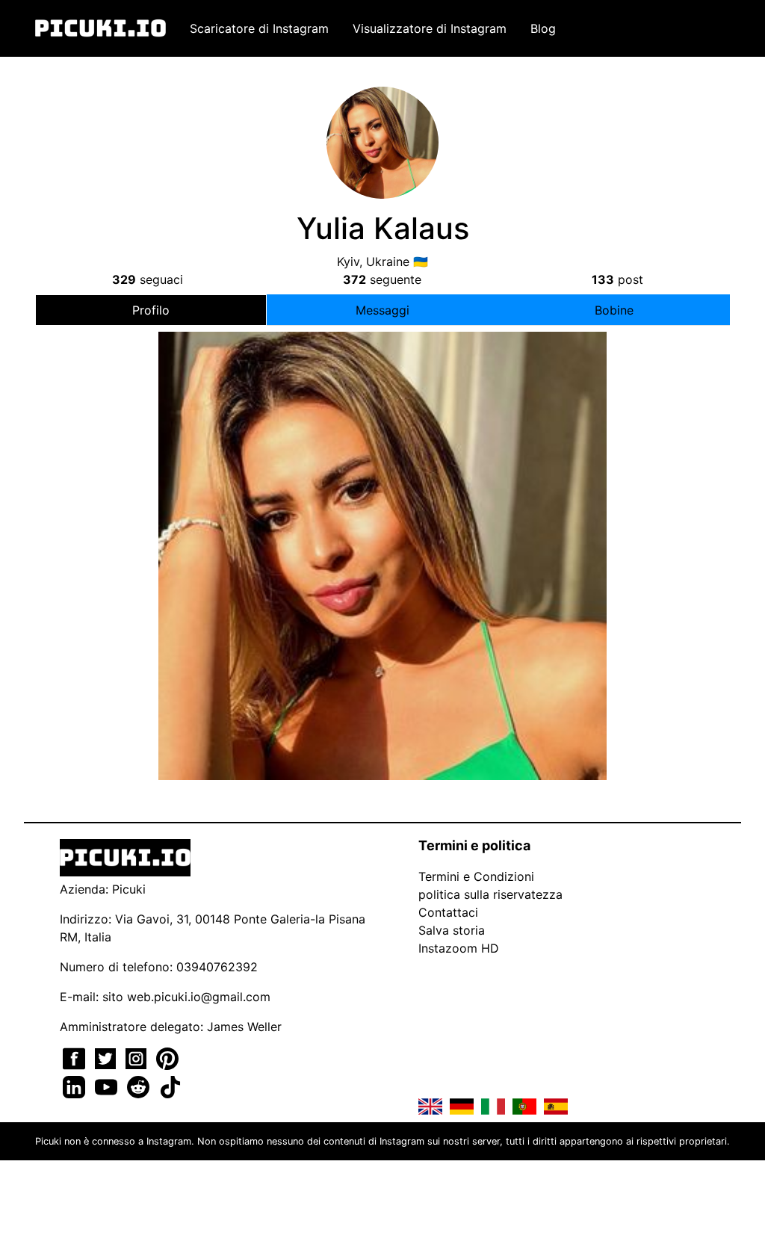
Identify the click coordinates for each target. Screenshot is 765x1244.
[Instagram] (138, 1057)
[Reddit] (140, 1085)
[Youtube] (108, 1085)
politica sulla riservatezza (490, 894)
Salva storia (451, 930)
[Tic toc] (170, 1085)
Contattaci (448, 912)
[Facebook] (76, 1057)
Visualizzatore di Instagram (430, 28)
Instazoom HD (458, 948)
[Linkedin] (76, 1085)
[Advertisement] (382, 464)
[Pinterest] (167, 1057)
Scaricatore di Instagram (259, 28)
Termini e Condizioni (476, 876)
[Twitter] (107, 1057)
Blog (543, 28)
